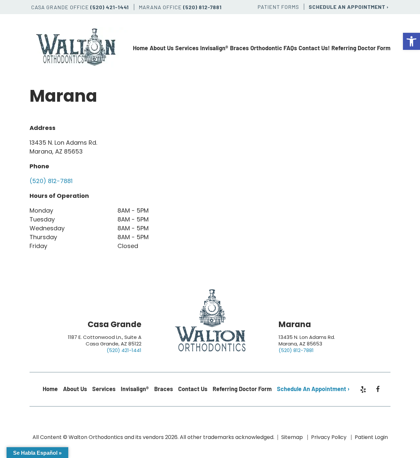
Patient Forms (278, 7)
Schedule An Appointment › (313, 388)
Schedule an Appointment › (349, 7)
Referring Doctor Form (360, 48)
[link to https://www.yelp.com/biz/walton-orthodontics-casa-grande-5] (363, 390)
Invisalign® (214, 48)
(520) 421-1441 (109, 7)
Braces (239, 48)
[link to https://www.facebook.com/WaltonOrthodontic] (378, 389)
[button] (411, 41)
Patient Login (371, 437)
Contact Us (192, 388)
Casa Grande (114, 324)
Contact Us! (314, 48)
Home (140, 48)
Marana (295, 324)
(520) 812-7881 (202, 7)
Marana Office (161, 7)
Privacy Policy (328, 437)
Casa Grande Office (60, 7)
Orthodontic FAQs (273, 48)
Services (187, 48)
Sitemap (292, 437)
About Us (162, 48)
